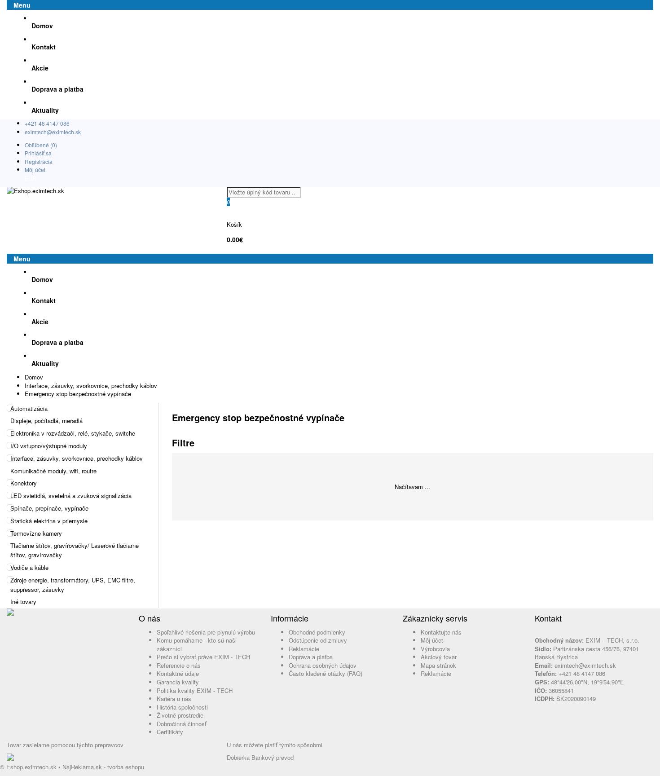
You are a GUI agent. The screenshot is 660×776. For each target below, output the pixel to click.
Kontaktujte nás (441, 632)
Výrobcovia (435, 648)
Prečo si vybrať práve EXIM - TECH (203, 657)
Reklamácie (304, 648)
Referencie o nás (179, 665)
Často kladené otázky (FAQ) (325, 673)
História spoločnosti (182, 707)
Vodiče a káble (29, 567)
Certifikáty (170, 732)
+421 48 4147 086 (47, 123)
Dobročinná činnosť (182, 723)
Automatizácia (29, 408)
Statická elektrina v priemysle (49, 520)
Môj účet (35, 169)
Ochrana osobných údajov (322, 665)
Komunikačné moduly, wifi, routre (53, 471)
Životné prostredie (180, 715)
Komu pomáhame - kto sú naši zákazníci (197, 644)
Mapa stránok (438, 665)
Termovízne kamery (36, 533)
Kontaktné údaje (178, 673)
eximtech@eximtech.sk (53, 132)
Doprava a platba (311, 657)
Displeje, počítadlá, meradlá (46, 420)
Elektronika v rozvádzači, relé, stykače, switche (72, 433)
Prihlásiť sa (38, 153)
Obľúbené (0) (41, 145)
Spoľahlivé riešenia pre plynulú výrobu (206, 632)
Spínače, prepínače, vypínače (49, 508)
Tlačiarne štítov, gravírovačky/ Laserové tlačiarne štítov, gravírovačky (74, 550)
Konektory (23, 483)
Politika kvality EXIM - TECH (195, 690)
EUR (30, 178)
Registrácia (39, 161)
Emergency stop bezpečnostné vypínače (78, 393)
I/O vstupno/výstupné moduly (48, 445)
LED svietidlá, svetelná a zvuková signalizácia (71, 495)
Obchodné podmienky (317, 632)
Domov (34, 377)
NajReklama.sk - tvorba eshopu (103, 767)
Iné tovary (23, 601)
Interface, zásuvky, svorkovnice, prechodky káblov (91, 385)
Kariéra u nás (174, 698)
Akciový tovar (439, 657)
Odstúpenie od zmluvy (318, 640)
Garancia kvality (178, 682)
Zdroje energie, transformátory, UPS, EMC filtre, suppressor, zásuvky (72, 585)
